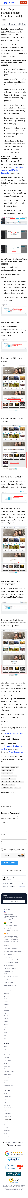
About (5, 1046)
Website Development (9, 957)
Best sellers (5, 767)
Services (6, 1094)
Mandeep (11, 883)
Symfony (6, 1021)
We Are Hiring (7, 1119)
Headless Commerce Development (13, 951)
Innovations (7, 1066)
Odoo (5, 1007)
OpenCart (6, 996)
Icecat (5, 1032)
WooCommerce (8, 999)
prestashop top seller (8, 785)
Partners (6, 1052)
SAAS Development (9, 965)
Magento (6, 993)
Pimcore (6, 1018)
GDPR (5, 1133)
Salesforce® (7, 1010)
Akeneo (6, 1015)
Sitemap (6, 1124)
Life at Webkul (7, 1116)
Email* (3, 842)
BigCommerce (7, 1013)
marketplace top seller (8, 779)
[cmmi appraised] (14, 1159)
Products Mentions (9, 1071)
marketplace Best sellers (9, 776)
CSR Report (7, 1077)
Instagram (22, 1142)
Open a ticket (14, 901)
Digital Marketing (8, 982)
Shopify (6, 1001)
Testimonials (7, 1057)
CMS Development (9, 954)
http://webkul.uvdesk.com (12, 733)
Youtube (19, 1145)
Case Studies (7, 1113)
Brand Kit (6, 1122)
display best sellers (7, 770)
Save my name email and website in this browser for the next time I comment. (13, 850)
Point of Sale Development (11, 968)
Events (5, 1083)
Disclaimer (6, 1136)
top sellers (17, 787)
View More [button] (5, 888)
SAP (5, 1038)
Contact (6, 1099)
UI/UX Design (7, 979)
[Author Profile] (4, 878)
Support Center (8, 1096)
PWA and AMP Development (11, 976)
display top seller (7, 773)
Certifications (7, 1060)
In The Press (7, 1063)
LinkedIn (11, 1145)
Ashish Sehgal (12, 886)
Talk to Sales (23, 2)
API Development (8, 974)
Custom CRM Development (11, 962)
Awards (6, 1069)
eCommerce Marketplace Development (14, 959)
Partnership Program (9, 1085)
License (6, 1127)
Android (6, 1029)
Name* (3, 834)
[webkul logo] (9, 3)
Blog (5, 1102)
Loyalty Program (8, 1105)
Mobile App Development (10, 948)
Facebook (7, 1142)
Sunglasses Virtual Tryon (10, 985)
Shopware (6, 1004)
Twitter (15, 1142)
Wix (5, 1035)
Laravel (6, 1024)
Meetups (6, 1080)
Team (5, 1049)
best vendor (14, 767)
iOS (5, 1027)
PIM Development (8, 971)
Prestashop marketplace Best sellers (12, 782)
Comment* (4, 822)
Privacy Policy (7, 1130)
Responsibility (7, 1074)
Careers (6, 1110)
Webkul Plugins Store (9, 1108)
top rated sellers (7, 787)
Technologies (7, 1054)
